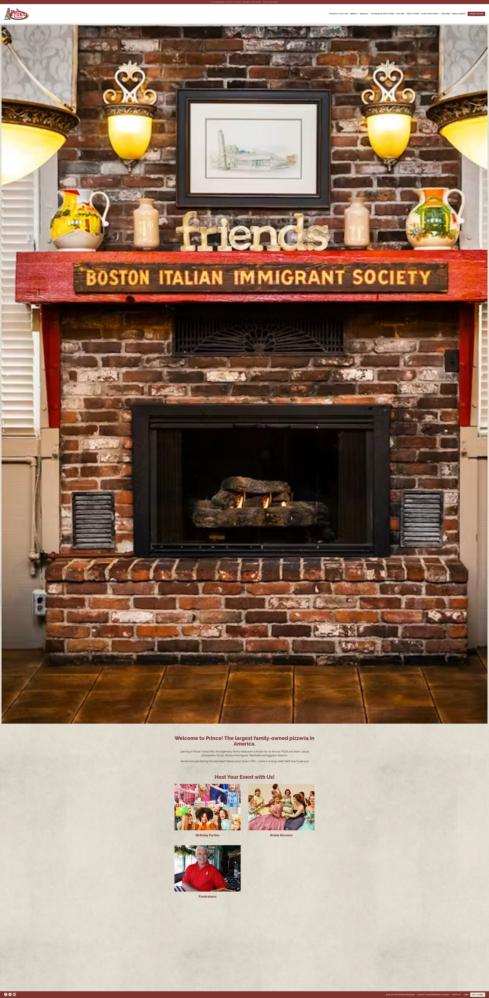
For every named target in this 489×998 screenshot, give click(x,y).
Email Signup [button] (459, 14)
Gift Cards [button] (477, 995)
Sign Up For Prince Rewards (400, 995)
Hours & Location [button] (338, 14)
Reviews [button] (446, 14)
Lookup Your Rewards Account (433, 995)
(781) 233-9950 (270, 2)
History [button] (400, 14)
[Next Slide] (481, 374)
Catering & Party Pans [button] (382, 14)
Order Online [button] (476, 14)
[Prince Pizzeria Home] (16, 13)
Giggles (364, 14)
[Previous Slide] (7, 374)
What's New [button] (413, 14)
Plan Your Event (430, 14)
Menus (354, 14)
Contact (456, 995)
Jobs (465, 995)
